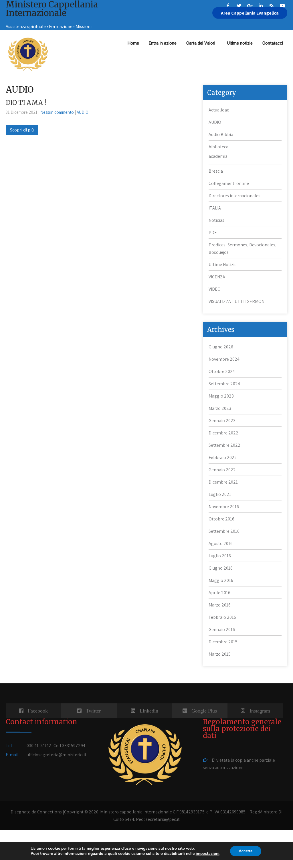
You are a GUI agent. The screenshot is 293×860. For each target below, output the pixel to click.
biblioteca (218, 147)
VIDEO (215, 289)
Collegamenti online (229, 183)
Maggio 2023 (221, 396)
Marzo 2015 (220, 654)
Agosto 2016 (221, 543)
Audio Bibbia (221, 134)
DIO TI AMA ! (26, 103)
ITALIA (215, 208)
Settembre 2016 (224, 531)
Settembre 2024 (224, 384)
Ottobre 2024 (222, 371)
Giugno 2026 (221, 347)
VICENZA (217, 277)
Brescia (216, 171)
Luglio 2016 (220, 556)
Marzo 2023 (220, 408)
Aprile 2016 (219, 593)
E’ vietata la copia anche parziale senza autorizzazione (239, 764)
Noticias (216, 220)
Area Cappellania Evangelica (250, 13)
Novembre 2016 (224, 507)
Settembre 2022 (224, 445)
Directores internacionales (234, 196)
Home (133, 43)
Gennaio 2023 (222, 421)
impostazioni (207, 853)
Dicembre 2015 (223, 642)
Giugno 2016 (221, 568)
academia (218, 156)
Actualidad (219, 110)
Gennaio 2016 (222, 629)
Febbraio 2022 (223, 457)
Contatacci (272, 43)
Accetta (246, 851)
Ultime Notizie (223, 265)
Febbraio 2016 (222, 617)
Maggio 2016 (221, 580)
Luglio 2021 (220, 494)
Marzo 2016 (220, 605)
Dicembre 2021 (223, 482)
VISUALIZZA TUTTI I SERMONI (237, 301)
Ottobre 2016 (221, 519)
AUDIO (82, 112)
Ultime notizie (240, 43)
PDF (213, 233)
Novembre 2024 (224, 359)
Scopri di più (22, 130)
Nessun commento (57, 112)
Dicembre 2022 (223, 433)
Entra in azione (163, 43)
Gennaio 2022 (222, 470)
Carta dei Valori (201, 43)
